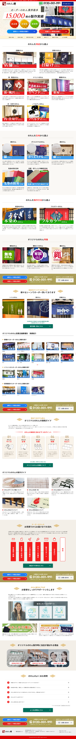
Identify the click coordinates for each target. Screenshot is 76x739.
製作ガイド (46, 37)
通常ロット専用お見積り (21, 31)
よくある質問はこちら (36, 710)
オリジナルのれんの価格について (36, 465)
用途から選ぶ (11, 37)
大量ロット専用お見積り (52, 31)
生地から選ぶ (20, 37)
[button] (2, 307)
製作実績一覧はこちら (36, 326)
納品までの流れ (55, 37)
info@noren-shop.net (32, 732)
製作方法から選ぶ (30, 37)
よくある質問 (64, 37)
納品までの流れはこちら (36, 565)
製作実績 (39, 37)
